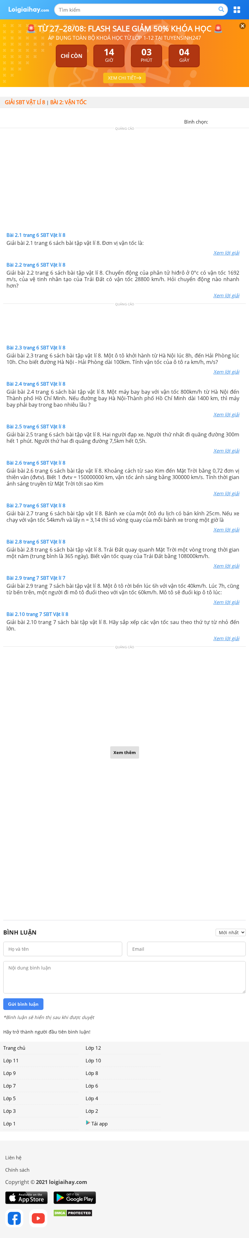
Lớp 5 (9, 1098)
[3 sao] (229, 121)
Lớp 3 (9, 1111)
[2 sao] (221, 121)
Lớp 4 (92, 1098)
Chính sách (17, 1170)
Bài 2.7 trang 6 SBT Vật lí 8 (35, 505)
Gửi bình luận (23, 1004)
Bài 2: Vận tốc (68, 102)
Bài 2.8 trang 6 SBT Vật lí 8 (35, 541)
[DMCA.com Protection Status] (72, 1218)
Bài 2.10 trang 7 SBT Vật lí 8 (37, 614)
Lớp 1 (9, 1123)
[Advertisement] (124, 181)
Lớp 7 (9, 1085)
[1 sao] (213, 121)
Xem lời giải (226, 252)
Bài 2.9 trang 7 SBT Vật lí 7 (35, 578)
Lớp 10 (93, 1060)
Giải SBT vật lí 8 (25, 102)
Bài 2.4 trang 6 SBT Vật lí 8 (35, 383)
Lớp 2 (92, 1111)
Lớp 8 (92, 1073)
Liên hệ (13, 1157)
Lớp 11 (11, 1060)
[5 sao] (244, 121)
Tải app (99, 1123)
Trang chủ (14, 1048)
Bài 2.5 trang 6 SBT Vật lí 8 (35, 426)
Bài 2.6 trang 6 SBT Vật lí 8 (35, 462)
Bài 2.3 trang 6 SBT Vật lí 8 (35, 347)
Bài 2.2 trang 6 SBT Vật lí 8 (35, 264)
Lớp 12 (93, 1048)
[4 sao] (237, 121)
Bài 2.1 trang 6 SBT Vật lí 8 (35, 235)
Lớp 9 (9, 1073)
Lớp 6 (92, 1085)
